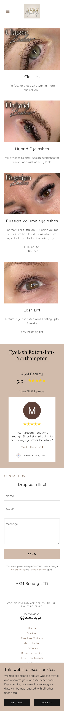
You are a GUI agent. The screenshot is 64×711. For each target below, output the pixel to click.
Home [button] (32, 628)
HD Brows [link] (32, 648)
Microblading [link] (32, 643)
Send (32, 554)
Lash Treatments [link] (32, 658)
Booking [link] (32, 633)
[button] (8, 11)
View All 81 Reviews (32, 391)
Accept (46, 702)
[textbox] (32, 496)
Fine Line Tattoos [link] (32, 638)
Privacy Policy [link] (18, 569)
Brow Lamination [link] (32, 653)
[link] (32, 11)
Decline (17, 702)
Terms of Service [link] (38, 569)
